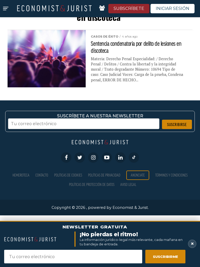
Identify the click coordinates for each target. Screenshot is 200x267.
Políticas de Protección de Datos (91, 184)
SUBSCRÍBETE (129, 8)
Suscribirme (165, 256)
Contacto (41, 175)
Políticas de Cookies (68, 175)
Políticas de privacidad (104, 175)
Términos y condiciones (171, 175)
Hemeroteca (20, 175)
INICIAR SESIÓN (172, 8)
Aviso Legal (128, 184)
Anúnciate (138, 175)
